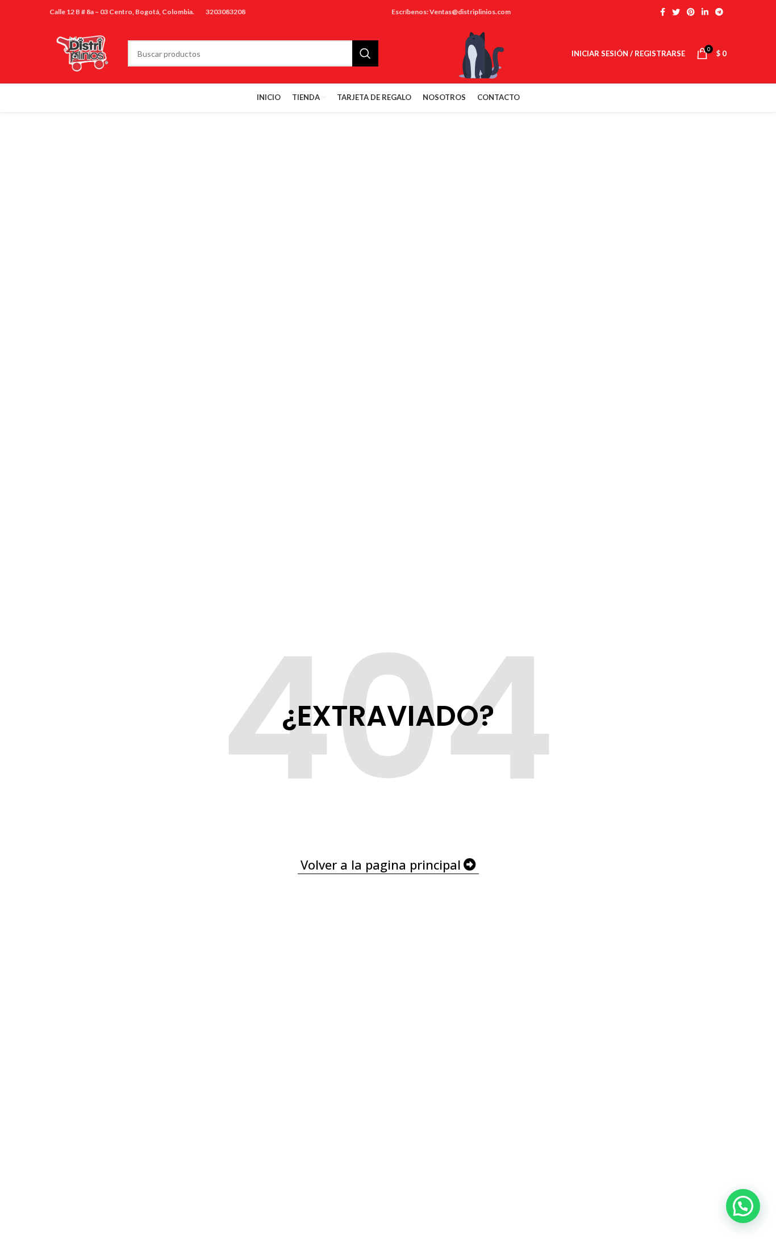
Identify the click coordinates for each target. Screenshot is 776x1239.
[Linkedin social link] (705, 12)
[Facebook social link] (663, 12)
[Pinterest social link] (690, 12)
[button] (743, 1206)
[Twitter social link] (676, 12)
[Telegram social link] (719, 12)
